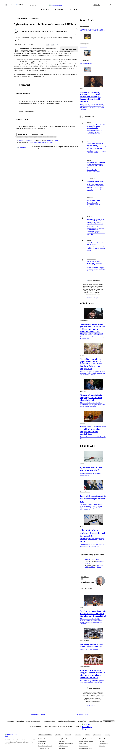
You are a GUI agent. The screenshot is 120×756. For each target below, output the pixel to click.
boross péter (86, 578)
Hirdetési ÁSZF (82, 721)
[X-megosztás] (73, 45)
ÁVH (88, 141)
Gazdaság (68, 734)
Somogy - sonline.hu (83, 746)
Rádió (107, 734)
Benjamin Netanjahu (85, 492)
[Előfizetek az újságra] (97, 5)
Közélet (58, 734)
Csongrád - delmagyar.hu (43, 748)
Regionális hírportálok (45, 734)
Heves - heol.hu (62, 748)
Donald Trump (90, 216)
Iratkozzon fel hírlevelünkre (25, 140)
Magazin (78, 734)
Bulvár (87, 734)
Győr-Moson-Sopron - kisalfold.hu (66, 743)
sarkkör (82, 463)
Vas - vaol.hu (102, 741)
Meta (81, 526)
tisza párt (89, 160)
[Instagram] (72, 139)
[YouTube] (72, 142)
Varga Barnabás (84, 26)
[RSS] (75, 142)
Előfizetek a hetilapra (93, 297)
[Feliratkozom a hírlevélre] (20, 5)
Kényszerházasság (91, 259)
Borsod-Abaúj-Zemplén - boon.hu (45, 746)
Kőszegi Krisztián (91, 178)
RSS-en (51, 142)
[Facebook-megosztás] (77, 45)
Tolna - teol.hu (102, 738)
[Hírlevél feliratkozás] (84, 571)
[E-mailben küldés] (70, 45)
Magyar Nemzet (22, 18)
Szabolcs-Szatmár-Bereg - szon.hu (86, 748)
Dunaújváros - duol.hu (63, 738)
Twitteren (56, 140)
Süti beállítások (108, 721)
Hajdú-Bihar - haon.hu (63, 746)
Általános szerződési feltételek (66, 721)
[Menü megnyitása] (112, 5)
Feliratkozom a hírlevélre (69, 49)
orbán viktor (83, 391)
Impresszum (10, 721)
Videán (39, 142)
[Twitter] (75, 139)
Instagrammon (33, 142)
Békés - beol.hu (41, 743)
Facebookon (49, 140)
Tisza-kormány (83, 320)
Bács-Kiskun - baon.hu (43, 738)
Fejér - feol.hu (61, 741)
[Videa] (68, 142)
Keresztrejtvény (84, 43)
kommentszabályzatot (52, 104)
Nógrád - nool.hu (82, 743)
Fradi (81, 607)
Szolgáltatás (97, 734)
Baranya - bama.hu (42, 741)
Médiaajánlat (20, 721)
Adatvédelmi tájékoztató (33, 721)
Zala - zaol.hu (102, 746)
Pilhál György (85, 577)
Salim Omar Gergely (85, 666)
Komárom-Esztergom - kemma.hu (86, 741)
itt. (45, 50)
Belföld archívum (34, 18)
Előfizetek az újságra (83, 714)
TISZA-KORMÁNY (74, 9)
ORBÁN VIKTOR (45, 9)
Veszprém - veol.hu (103, 743)
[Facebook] (68, 139)
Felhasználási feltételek (49, 721)
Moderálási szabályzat (95, 721)
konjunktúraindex (84, 640)
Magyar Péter (90, 197)
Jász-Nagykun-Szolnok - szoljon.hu (86, 738)
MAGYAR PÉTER (59, 9)
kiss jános (89, 122)
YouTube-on (45, 142)
